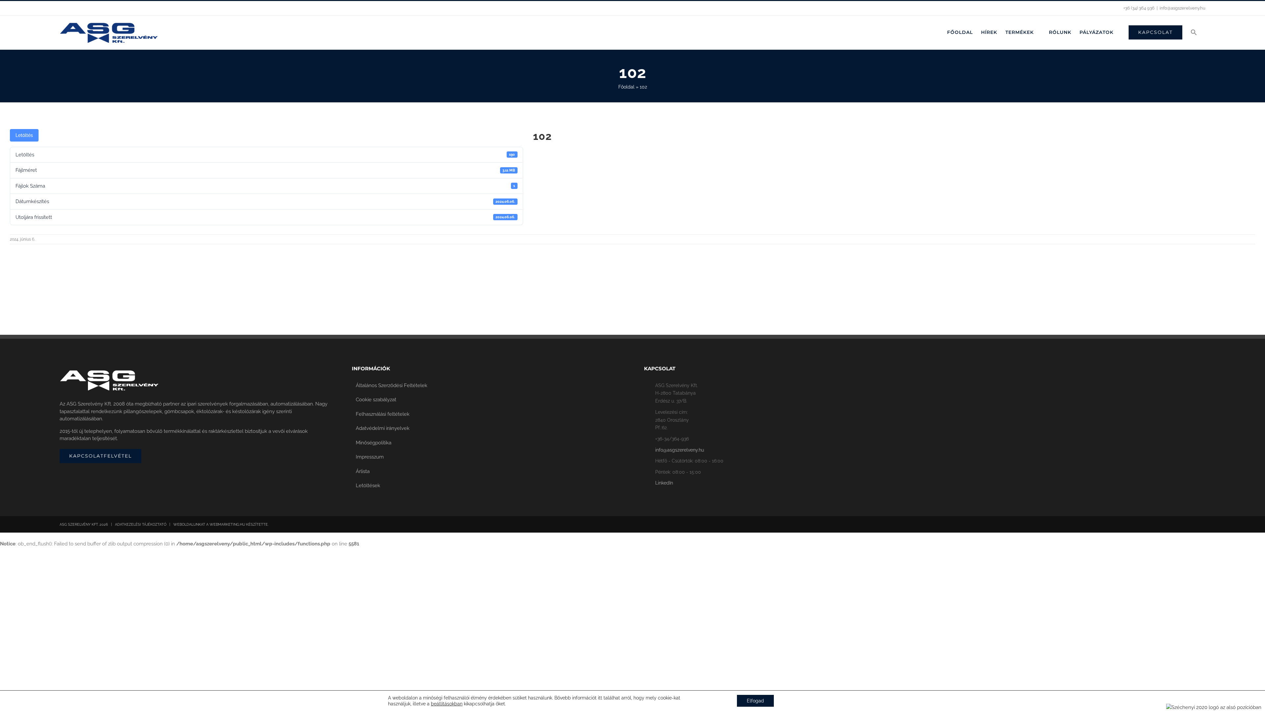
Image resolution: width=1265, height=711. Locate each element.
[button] (1194, 32)
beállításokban (447, 703)
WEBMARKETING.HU (227, 524)
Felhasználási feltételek (382, 414)
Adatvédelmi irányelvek (382, 428)
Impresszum (370, 457)
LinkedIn (664, 483)
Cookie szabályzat (376, 400)
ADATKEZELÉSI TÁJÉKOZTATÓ (140, 524)
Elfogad (755, 700)
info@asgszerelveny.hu (1182, 8)
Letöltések (368, 485)
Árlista (363, 471)
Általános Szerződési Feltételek (391, 385)
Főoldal (626, 87)
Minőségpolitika (373, 443)
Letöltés (24, 135)
